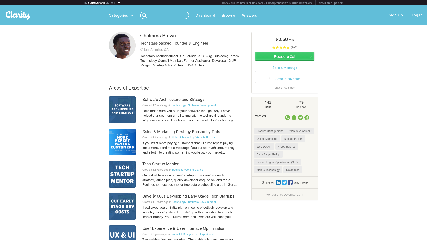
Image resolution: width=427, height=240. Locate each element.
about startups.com (331, 3)
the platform (100, 2)
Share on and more (285, 182)
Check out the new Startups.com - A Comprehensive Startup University (267, 3)
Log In (417, 15)
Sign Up (396, 15)
